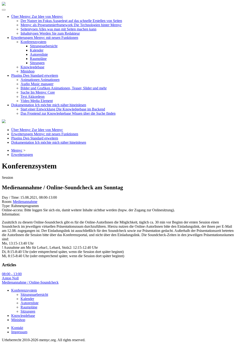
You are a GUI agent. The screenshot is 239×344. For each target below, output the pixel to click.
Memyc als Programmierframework (71, 25)
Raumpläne (38, 59)
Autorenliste (39, 54)
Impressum (19, 332)
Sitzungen (37, 63)
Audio (37, 84)
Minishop (28, 71)
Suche (38, 92)
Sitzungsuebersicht (43, 46)
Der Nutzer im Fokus (71, 21)
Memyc (16, 150)
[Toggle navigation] (4, 10)
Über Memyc (37, 16)
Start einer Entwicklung (63, 109)
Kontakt (17, 328)
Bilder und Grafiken (64, 88)
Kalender (36, 50)
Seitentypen (58, 29)
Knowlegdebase (32, 67)
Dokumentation (48, 105)
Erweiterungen (44, 38)
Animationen (40, 80)
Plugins (34, 75)
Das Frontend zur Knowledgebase (68, 113)
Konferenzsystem (33, 42)
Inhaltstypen (50, 33)
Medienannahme (25, 202)
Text (33, 97)
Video (37, 101)
